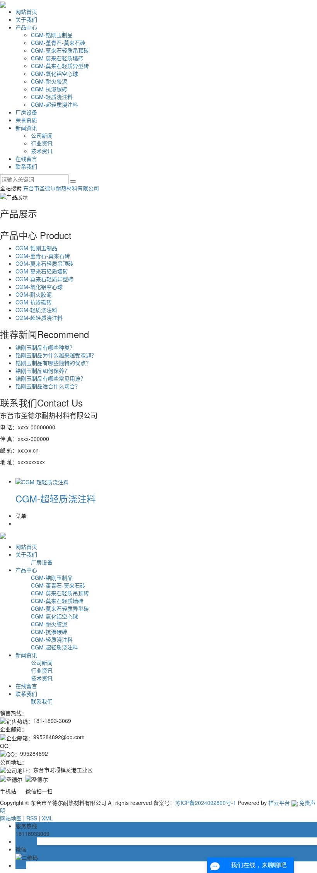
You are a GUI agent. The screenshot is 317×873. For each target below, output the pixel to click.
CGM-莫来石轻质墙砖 (57, 58)
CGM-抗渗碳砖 (49, 89)
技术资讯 (42, 151)
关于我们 (26, 19)
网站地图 (11, 818)
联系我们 (26, 166)
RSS (31, 818)
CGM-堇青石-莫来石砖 (58, 42)
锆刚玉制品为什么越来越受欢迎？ (56, 355)
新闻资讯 (26, 128)
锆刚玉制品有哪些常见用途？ (50, 378)
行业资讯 (42, 143)
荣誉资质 (26, 120)
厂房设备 (26, 112)
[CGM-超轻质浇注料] (42, 481)
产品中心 (26, 27)
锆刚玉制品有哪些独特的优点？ (53, 363)
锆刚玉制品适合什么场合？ (47, 386)
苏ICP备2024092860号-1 (205, 802)
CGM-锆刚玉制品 (52, 35)
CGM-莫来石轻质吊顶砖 (60, 50)
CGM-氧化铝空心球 (54, 73)
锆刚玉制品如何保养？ (42, 370)
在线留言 (26, 158)
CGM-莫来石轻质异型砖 (60, 66)
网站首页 (26, 11)
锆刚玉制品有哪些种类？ (45, 347)
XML (47, 818)
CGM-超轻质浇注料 (54, 104)
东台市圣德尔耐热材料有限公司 (61, 188)
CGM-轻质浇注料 (52, 97)
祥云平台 (279, 802)
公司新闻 (42, 135)
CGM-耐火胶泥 (49, 81)
